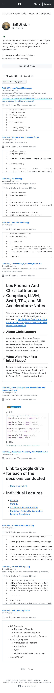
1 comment (23, 276)
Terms (8, 680)
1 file (6, 105)
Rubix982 (6, 88)
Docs (46, 680)
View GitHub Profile (27, 66)
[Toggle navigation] (3, 4)
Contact (6, 682)
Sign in (37, 4)
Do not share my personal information (38, 682)
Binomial (14, 500)
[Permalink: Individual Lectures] (4, 493)
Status (30, 680)
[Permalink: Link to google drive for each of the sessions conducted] (4, 473)
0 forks (13, 105)
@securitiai (33, 46)
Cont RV (14, 504)
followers (10, 58)
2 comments (23, 188)
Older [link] (23, 669)
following (22, 58)
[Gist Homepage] (19, 4)
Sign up (47, 4)
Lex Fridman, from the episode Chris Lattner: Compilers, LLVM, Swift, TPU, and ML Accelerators (26, 322)
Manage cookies (17, 682)
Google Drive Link (18, 486)
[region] (27, 120)
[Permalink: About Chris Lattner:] (4, 331)
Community (38, 680)
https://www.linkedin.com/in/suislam (20, 55)
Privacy (15, 680)
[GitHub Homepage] (19, 686)
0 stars (33, 105)
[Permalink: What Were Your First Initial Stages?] (4, 358)
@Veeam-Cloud (9, 49)
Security (23, 680)
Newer (30, 669)
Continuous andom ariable (24, 507)
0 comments (23, 105)
